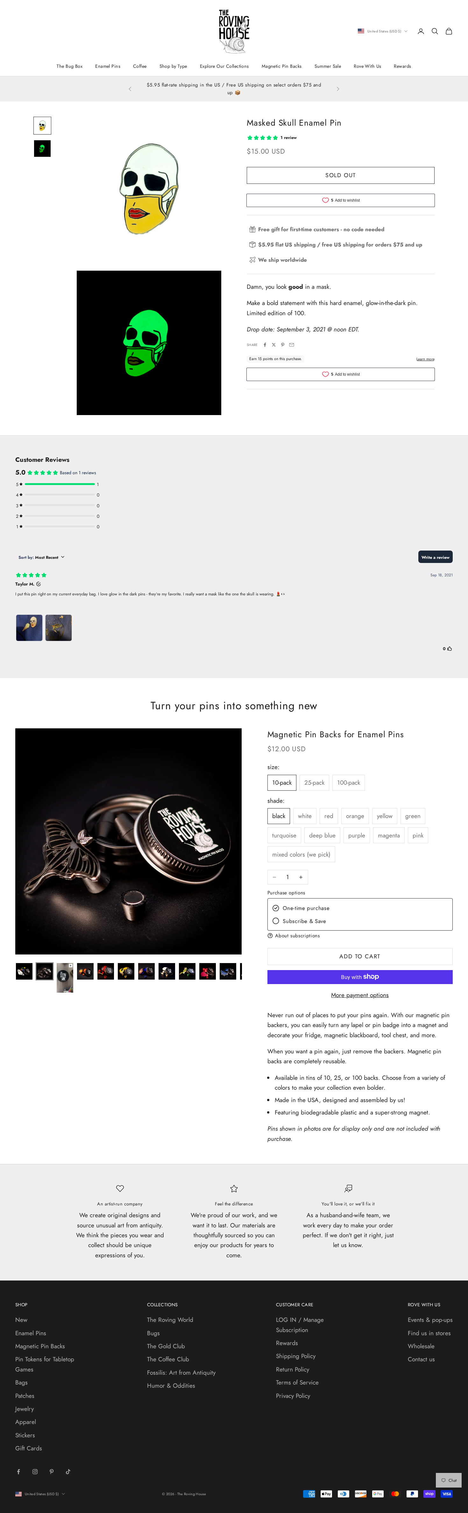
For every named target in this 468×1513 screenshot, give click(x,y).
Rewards (402, 66)
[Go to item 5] (106, 971)
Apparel (25, 1422)
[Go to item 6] (126, 971)
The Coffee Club (168, 1359)
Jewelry (24, 1409)
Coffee (140, 66)
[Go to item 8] (167, 971)
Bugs (153, 1333)
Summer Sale (328, 66)
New (21, 1319)
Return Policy (292, 1369)
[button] (360, 935)
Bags (21, 1382)
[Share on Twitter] (273, 344)
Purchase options (286, 892)
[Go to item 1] (42, 126)
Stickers (25, 1435)
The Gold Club (166, 1346)
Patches (24, 1396)
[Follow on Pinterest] (51, 1471)
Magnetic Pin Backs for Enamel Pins (335, 734)
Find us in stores (429, 1333)
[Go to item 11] (228, 971)
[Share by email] (291, 344)
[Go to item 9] (187, 971)
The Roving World (170, 1319)
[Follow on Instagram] (35, 1471)
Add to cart (359, 956)
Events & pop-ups (430, 1319)
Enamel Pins (107, 66)
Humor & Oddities (171, 1385)
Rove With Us (367, 66)
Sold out (340, 175)
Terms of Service (297, 1382)
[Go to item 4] (85, 971)
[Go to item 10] (207, 971)
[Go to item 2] (42, 148)
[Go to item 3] (65, 977)
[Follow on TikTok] (68, 1471)
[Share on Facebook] (264, 344)
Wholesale (421, 1346)
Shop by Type (173, 66)
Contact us (421, 1359)
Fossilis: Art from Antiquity (181, 1372)
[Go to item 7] (146, 971)
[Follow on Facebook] (18, 1471)
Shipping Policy (296, 1356)
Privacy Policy (293, 1396)
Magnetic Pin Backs (282, 66)
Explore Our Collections (224, 66)
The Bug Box (69, 66)
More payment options (360, 994)
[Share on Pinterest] (282, 344)
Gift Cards (28, 1448)
